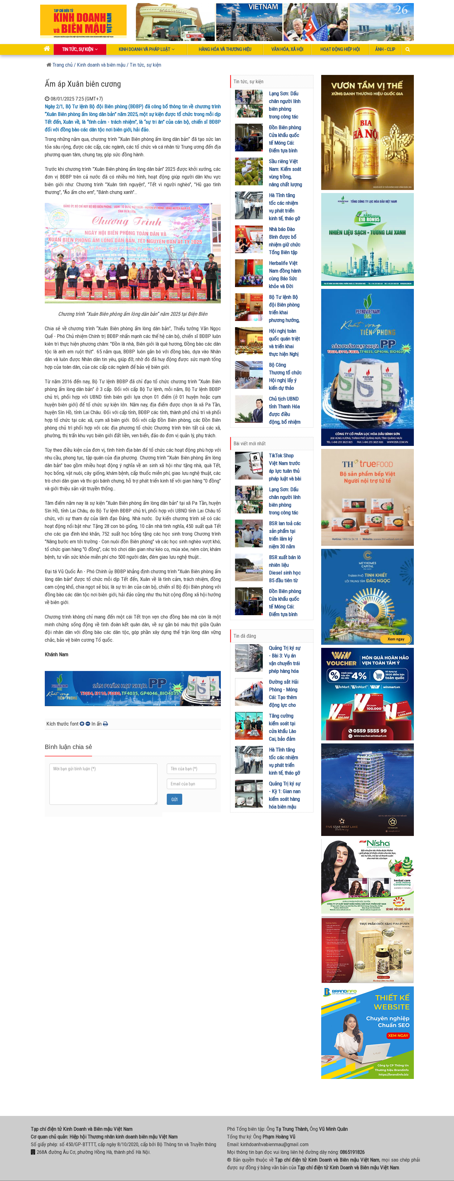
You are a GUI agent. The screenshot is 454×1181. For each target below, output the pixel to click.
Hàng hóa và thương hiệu (225, 49)
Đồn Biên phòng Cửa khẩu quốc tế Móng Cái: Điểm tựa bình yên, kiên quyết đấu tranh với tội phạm (285, 150)
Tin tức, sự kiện (77, 49)
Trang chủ (62, 65)
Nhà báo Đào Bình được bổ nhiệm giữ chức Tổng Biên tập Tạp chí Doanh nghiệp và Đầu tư (285, 252)
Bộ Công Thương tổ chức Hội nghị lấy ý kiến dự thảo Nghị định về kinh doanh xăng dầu (285, 388)
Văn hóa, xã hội (287, 49)
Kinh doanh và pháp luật (144, 49)
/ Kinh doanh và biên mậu (99, 65)
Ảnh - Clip (385, 49)
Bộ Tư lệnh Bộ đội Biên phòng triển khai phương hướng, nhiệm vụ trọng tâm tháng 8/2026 (284, 320)
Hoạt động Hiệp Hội (340, 49)
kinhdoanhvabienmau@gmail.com (275, 1144)
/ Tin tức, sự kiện (144, 65)
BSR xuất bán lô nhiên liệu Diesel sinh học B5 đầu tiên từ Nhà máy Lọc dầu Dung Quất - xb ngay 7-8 (285, 580)
